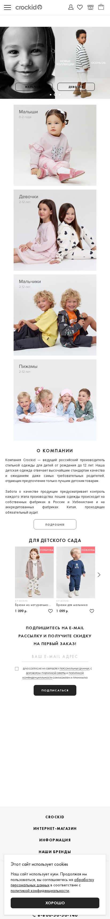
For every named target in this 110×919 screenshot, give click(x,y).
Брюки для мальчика (72, 605)
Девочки (76, 87)
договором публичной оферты (46, 673)
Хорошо (55, 903)
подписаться (55, 690)
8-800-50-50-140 (58, 915)
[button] (50, 94)
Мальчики (34, 87)
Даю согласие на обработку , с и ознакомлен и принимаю (57, 673)
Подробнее (55, 524)
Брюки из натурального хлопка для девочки (34, 605)
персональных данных (74, 668)
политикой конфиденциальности (40, 890)
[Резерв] (90, 7)
